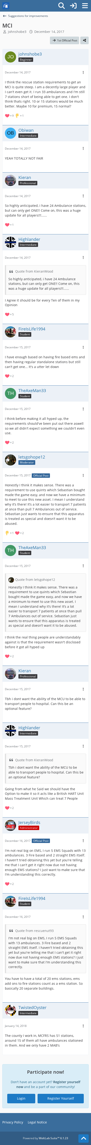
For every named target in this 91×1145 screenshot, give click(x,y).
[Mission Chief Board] (5, 5)
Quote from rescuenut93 (34, 930)
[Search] (61, 5)
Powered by (45, 1138)
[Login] (73, 6)
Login (21, 1098)
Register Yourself (60, 1098)
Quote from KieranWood (34, 271)
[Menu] (85, 5)
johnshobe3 (17, 31)
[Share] (84, 40)
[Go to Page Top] (83, 1138)
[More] (83, 72)
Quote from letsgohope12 (35, 579)
